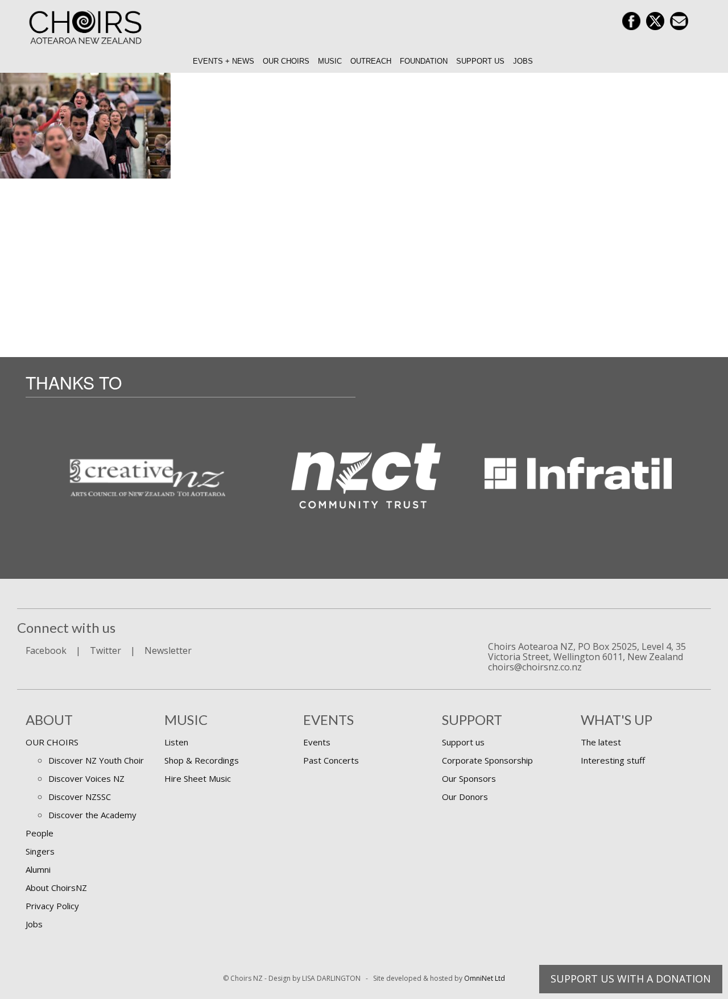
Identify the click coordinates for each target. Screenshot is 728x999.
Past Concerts (331, 760)
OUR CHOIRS (52, 742)
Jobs (523, 61)
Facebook (46, 650)
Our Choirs (286, 61)
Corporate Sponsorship (487, 760)
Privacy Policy (52, 905)
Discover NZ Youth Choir (96, 760)
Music (330, 61)
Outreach (370, 61)
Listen (176, 742)
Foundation (424, 61)
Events (316, 742)
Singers (40, 851)
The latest (601, 742)
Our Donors (465, 796)
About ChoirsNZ (56, 887)
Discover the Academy (92, 814)
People (39, 833)
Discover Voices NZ (86, 778)
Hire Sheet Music (197, 778)
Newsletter (168, 650)
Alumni (38, 869)
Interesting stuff (613, 760)
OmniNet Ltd (484, 978)
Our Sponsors (469, 778)
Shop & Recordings (201, 760)
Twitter (105, 650)
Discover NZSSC (79, 796)
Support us (480, 61)
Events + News (223, 61)
